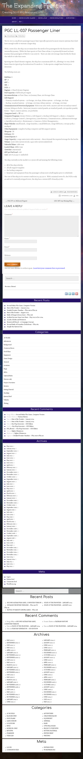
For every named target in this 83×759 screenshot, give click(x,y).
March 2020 (10, 493)
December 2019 (12, 500)
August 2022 (11, 453)
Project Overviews (10, 383)
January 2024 (11, 449)
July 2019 (9, 512)
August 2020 (11, 482)
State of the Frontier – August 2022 (18, 313)
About (14, 22)
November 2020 (12, 474)
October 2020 (11, 477)
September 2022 (12, 451)
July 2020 (10, 484)
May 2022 (10, 460)
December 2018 (12, 529)
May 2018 (9, 545)
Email (7, 247)
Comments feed (12, 582)
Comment (8, 214)
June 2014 (10, 557)
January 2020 (11, 498)
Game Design (8, 358)
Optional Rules (9, 376)
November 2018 (12, 531)
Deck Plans (8, 352)
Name (7, 238)
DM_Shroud (10, 429)
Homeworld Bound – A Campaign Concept (20, 322)
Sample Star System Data (14, 327)
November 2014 (12, 555)
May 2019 (9, 517)
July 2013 (9, 562)
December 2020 (12, 472)
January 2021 (11, 470)
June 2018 (10, 543)
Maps (6, 369)
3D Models (7, 338)
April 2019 (10, 519)
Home (14, 18)
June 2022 (10, 458)
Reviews (7, 386)
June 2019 (10, 515)
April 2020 (10, 491)
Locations (7, 365)
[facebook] (66, 294)
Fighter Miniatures (17, 431)
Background (8, 345)
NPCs (6, 372)
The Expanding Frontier (33, 5)
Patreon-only (8, 379)
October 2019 (11, 505)
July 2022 (9, 456)
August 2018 (10, 538)
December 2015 (11, 548)
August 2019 (10, 510)
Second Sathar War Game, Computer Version (21, 306)
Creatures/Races (9, 348)
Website (7, 255)
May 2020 (10, 489)
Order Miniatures (56, 18)
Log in (8, 577)
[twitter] (70, 294)
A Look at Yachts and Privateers (16, 320)
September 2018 (12, 536)
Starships (10, 36)
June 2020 (10, 486)
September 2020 (12, 479)
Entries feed (10, 579)
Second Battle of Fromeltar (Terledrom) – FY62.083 (23, 324)
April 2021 (10, 465)
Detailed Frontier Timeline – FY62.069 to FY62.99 (22, 310)
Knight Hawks (58, 192)
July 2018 (9, 540)
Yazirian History (23, 417)
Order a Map (42, 18)
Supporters (70, 18)
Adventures (8, 341)
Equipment (8, 355)
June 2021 (10, 463)
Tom (77, 196)
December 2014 (12, 552)
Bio (20, 22)
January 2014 (11, 559)
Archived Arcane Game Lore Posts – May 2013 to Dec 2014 (25, 317)
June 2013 (10, 564)
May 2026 (10, 446)
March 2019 (10, 522)
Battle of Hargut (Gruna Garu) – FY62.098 (20, 315)
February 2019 (11, 524)
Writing (6, 403)
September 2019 (12, 507)
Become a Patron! (10, 286)
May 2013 (9, 566)
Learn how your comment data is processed (49, 268)
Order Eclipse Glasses (27, 18)
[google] (73, 294)
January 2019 (11, 526)
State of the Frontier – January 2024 (18, 308)
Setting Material (9, 390)
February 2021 (11, 467)
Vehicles (21, 36)
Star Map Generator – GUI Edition (22, 424)
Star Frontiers (72, 192)
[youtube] (77, 294)
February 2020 (11, 496)
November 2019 (12, 503)
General (7, 362)
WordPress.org (11, 584)
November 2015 (11, 550)
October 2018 (11, 533)
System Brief (8, 396)
